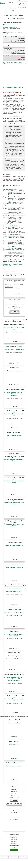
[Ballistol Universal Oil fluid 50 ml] (14, 612)
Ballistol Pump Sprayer (14, 432)
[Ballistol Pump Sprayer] (14, 435)
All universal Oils (14, 741)
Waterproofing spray (14, 652)
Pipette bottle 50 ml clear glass (14, 346)
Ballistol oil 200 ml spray (14, 588)
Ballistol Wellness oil (14, 248)
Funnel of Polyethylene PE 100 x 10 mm (14, 457)
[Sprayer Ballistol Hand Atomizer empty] (14, 88)
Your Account (15, 0)
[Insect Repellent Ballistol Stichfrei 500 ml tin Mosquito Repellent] (14, 395)
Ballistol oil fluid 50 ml (14, 609)
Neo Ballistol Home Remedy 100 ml (14, 411)
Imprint (11, 847)
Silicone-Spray (14, 631)
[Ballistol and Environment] (14, 766)
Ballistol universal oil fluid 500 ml (14, 324)
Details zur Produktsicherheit (10, 271)
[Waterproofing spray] (14, 656)
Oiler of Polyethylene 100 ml (14, 542)
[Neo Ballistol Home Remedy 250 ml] (14, 700)
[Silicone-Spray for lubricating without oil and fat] (14, 635)
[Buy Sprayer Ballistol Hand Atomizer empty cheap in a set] (14, 265)
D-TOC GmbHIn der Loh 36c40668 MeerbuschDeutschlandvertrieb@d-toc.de (13, 271)
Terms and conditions (14, 845)
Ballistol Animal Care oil (14, 226)
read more (14, 736)
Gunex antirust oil (13, 215)
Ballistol (10, 190)
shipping (24, 7)
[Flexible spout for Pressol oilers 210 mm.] (14, 504)
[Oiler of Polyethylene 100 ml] (14, 545)
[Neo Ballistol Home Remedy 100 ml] (14, 415)
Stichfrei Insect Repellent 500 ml (14, 389)
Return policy (14, 841)
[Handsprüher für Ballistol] (23, 0)
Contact (11, 0)
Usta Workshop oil (14, 235)
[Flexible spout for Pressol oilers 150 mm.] (14, 525)
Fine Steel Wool (14, 367)
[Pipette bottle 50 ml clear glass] (14, 349)
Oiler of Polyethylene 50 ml (14, 564)
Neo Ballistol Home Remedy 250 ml (14, 696)
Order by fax (14, 839)
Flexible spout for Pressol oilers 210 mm (14, 500)
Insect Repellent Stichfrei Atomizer (14, 674)
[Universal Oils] (14, 744)
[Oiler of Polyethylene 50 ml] (14, 567)
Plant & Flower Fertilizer (17, 18)
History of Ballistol (14, 719)
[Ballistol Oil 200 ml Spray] (14, 591)
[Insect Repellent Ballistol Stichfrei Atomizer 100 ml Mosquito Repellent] (14, 680)
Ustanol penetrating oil (14, 241)
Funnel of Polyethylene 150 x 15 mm (14, 478)
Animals (12, 15)
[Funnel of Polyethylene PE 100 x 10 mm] (14, 461)
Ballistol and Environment (14, 763)
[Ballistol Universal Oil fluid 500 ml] (14, 329)
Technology (19, 15)
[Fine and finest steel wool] (14, 371)
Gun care (6, 18)
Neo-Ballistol (11, 207)
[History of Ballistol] (14, 723)
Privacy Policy (14, 843)
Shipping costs (14, 837)
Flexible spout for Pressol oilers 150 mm (14, 521)
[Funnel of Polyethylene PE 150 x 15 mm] (14, 482)
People (6, 15)
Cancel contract (14, 850)
